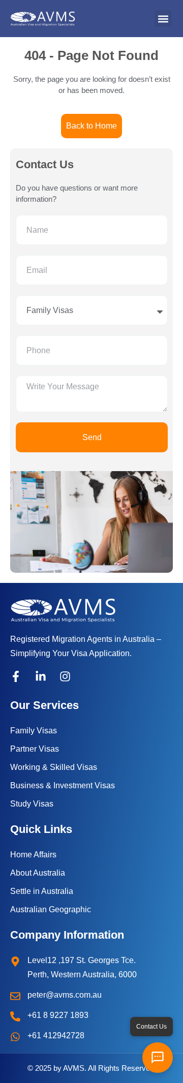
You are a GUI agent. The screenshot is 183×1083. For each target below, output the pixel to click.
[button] (163, 18)
